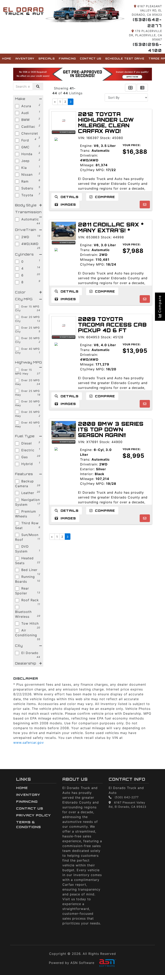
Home (6, 58)
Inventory (24, 58)
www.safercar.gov (28, 742)
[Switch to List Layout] (142, 87)
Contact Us (90, 58)
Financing (67, 58)
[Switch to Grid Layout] (130, 87)
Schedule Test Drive (124, 58)
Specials (46, 58)
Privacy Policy (33, 815)
